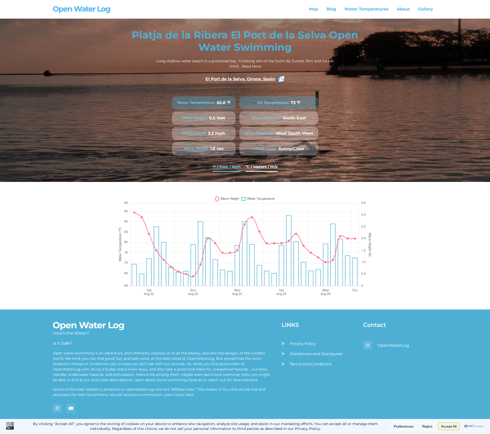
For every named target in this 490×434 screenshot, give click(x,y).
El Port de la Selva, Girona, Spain (240, 79)
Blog (331, 9)
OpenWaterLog (393, 345)
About (403, 9)
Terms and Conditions (310, 364)
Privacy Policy (303, 343)
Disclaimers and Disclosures (316, 353)
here (237, 380)
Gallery (425, 9)
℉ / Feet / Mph (227, 166)
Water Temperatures (366, 9)
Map (313, 9)
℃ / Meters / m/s (262, 166)
